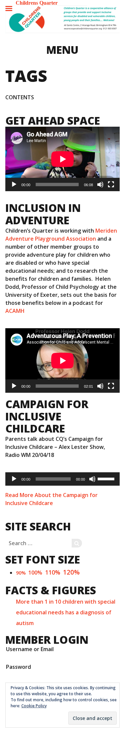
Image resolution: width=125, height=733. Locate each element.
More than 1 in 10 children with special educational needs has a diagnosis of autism (65, 612)
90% (21, 573)
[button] (62, 19)
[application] (62, 159)
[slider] (107, 478)
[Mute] (100, 184)
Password (18, 666)
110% (52, 572)
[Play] (14, 184)
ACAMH (15, 311)
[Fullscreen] (111, 184)
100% (35, 572)
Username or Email (30, 649)
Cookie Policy (34, 706)
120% (71, 572)
